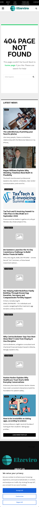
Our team (15, 3)
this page (31, 447)
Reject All (19, 502)
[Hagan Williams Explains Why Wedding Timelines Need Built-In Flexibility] (19, 157)
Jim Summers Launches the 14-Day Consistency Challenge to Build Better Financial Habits (18, 252)
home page (10, 65)
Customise (19, 496)
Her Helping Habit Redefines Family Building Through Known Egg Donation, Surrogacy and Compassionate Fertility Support (18, 294)
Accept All (19, 490)
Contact (36, 2)
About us (8, 3)
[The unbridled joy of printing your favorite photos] (19, 119)
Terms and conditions (25, 3)
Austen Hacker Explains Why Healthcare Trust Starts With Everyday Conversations (16, 380)
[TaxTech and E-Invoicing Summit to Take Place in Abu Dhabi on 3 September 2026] (19, 198)
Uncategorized (8, 148)
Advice (6, 109)
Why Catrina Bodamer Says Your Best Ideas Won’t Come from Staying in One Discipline (19, 339)
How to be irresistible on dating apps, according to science (17, 419)
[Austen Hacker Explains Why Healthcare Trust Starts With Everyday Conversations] (19, 364)
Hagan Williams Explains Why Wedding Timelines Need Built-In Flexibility (17, 172)
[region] (19, 488)
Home (2, 2)
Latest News (10, 102)
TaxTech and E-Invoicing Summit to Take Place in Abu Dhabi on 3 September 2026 (18, 213)
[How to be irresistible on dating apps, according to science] (19, 405)
